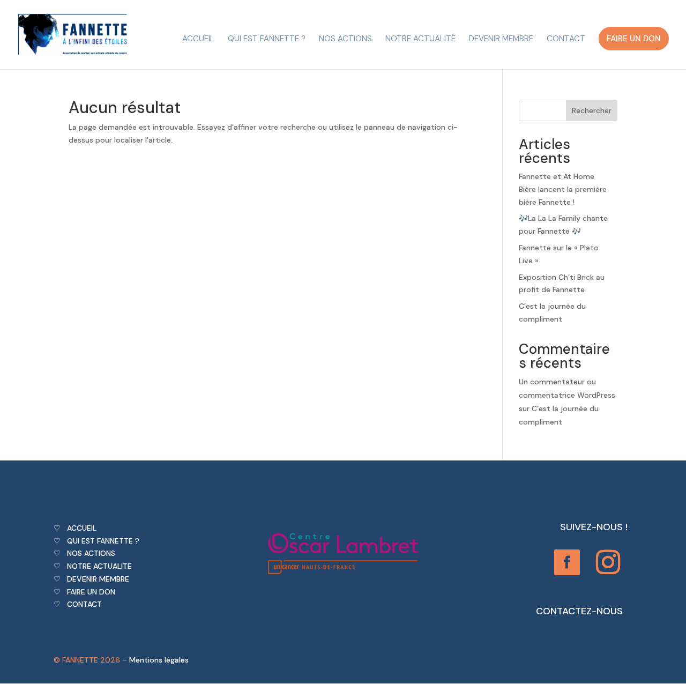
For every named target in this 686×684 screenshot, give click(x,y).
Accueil (198, 39)
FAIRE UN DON (91, 592)
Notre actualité (420, 39)
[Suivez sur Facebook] (567, 562)
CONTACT (84, 604)
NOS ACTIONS (91, 553)
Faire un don (634, 38)
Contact (566, 39)
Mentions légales (159, 660)
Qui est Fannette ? (266, 39)
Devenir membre (501, 39)
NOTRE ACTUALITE (99, 566)
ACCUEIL (81, 528)
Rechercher (592, 110)
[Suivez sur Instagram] (608, 562)
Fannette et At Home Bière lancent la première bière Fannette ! (563, 189)
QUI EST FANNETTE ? (103, 541)
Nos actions (345, 39)
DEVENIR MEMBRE (98, 579)
